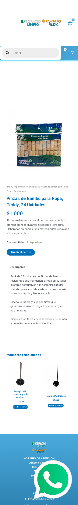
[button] (9, 23)
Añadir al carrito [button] (20, 407)
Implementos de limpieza (26, 186)
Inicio (9, 186)
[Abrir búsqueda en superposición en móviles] (30, 53)
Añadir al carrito (20, 252)
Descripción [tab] (17, 266)
